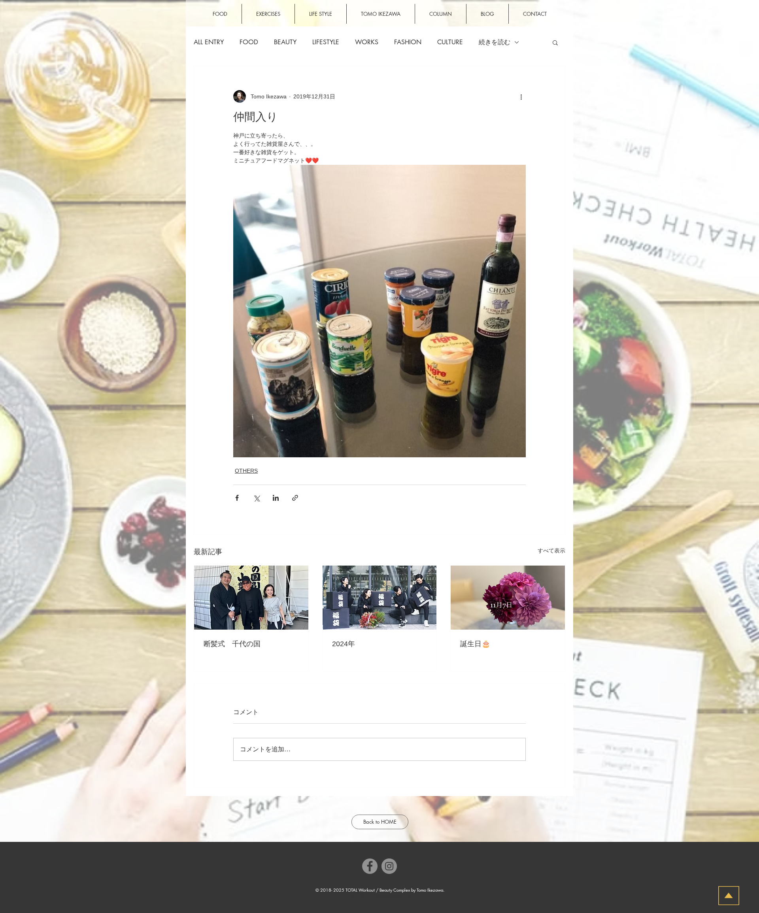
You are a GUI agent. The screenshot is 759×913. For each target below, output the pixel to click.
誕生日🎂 (475, 644)
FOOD (249, 42)
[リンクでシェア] (295, 498)
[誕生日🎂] (508, 598)
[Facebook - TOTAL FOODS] (370, 866)
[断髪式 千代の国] (251, 598)
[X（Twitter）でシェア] (256, 498)
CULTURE (450, 42)
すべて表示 (551, 550)
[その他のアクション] (521, 96)
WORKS (366, 42)
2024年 (343, 644)
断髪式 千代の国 (232, 644)
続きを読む (494, 42)
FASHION (407, 42)
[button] (555, 42)
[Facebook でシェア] (237, 498)
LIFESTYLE (325, 42)
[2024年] (380, 598)
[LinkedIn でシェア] (275, 498)
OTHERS (246, 471)
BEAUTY (285, 42)
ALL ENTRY (209, 42)
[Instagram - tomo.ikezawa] (389, 866)
